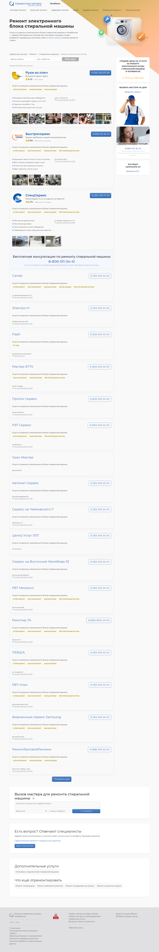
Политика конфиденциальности (24, 939)
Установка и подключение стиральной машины (37, 872)
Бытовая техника (18, 10)
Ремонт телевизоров (25, 886)
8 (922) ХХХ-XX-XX (99, 399)
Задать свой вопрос (25, 846)
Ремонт (33, 54)
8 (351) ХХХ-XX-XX (100, 276)
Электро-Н (20, 308)
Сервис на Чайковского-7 (33, 509)
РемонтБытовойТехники (31, 749)
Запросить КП (132, 171)
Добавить (127, 916)
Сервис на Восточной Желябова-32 (40, 561)
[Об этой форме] (33, 799)
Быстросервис (38, 134)
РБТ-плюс (20, 685)
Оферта (12, 933)
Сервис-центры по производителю (85, 916)
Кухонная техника (38, 10)
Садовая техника (90, 10)
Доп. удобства (43, 59)
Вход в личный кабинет (126, 914)
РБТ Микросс (23, 588)
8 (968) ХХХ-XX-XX (99, 749)
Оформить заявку (132, 92)
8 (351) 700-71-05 (100, 195)
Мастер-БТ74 (22, 366)
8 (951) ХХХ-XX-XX (100, 561)
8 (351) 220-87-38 (100, 73)
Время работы (17, 59)
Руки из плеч (37, 72)
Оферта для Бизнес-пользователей (25, 936)
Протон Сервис (24, 399)
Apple (76, 10)
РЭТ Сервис (21, 425)
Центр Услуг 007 (25, 535)
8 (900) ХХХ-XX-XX (99, 425)
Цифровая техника (60, 10)
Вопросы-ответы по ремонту (82, 922)
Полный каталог (133, 10)
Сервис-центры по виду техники (83, 914)
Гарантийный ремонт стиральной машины (38, 840)
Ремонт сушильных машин (109, 886)
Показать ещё (62, 779)
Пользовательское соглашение (23, 931)
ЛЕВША (18, 652)
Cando (17, 275)
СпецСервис (36, 195)
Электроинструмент (112, 10)
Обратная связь (76, 928)
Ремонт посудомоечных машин (80, 886)
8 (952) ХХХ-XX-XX (99, 334)
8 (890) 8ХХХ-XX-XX (98, 620)
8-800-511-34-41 (101, 134)
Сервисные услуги (77, 919)
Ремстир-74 (21, 620)
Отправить (87, 811)
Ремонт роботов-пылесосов (50, 886)
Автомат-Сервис (25, 483)
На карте (71, 59)
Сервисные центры (18, 54)
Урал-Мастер (22, 457)
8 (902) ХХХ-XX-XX (99, 366)
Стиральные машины (49, 54)
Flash (16, 334)
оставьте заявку (53, 38)
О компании (15, 928)
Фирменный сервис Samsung (36, 717)
